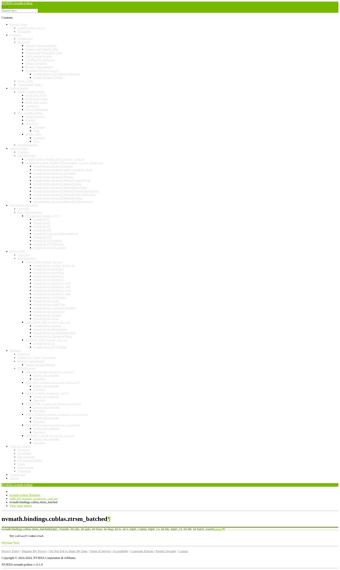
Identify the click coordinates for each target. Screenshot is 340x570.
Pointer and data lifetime (40, 364)
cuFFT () (47, 393)
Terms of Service (100, 551)
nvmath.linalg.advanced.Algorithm (54, 173)
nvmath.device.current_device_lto (54, 265)
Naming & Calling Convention (36, 357)
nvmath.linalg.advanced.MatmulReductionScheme (64, 194)
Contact (183, 551)
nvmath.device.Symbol (47, 315)
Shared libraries (34, 116)
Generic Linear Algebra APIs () (55, 159)
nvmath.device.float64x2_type (52, 293)
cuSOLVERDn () (56, 414)
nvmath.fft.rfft (41, 226)
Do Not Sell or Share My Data (68, 551)
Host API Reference (29, 212)
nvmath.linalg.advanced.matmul (53, 166)
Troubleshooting (27, 145)
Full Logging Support (38, 56)
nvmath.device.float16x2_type (52, 283)
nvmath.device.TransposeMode (52, 336)
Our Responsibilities (29, 460)
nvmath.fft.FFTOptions (47, 240)
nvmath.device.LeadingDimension (54, 332)
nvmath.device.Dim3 (46, 318)
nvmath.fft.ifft (41, 223)
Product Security (166, 551)
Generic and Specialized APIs (43, 52)
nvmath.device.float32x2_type (52, 290)
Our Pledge (24, 453)
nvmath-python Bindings (24, 495)
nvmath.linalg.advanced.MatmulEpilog (57, 184)
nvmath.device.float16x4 (48, 272)
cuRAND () (50, 435)
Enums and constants (46, 375)
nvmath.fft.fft (41, 219)
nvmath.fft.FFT (42, 237)
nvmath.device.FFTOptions (50, 347)
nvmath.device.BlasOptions (50, 329)
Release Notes (18, 24)
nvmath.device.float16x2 (48, 269)
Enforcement (25, 467)
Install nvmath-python (30, 91)
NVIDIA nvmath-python (17, 3)
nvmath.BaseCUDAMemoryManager (56, 74)
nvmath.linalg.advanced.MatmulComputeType (62, 180)
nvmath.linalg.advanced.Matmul (53, 176)
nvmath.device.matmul (47, 325)
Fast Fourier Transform (23, 205)
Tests (36, 130)
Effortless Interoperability (41, 45)
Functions (39, 379)
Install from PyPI (35, 95)
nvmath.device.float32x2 (48, 276)
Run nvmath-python (29, 113)
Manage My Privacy (34, 551)
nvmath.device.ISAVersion (49, 297)
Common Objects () (42, 70)
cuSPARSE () (52, 425)
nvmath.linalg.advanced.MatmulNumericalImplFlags (65, 191)
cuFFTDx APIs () (46, 340)
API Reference (26, 155)
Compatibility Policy (30, 84)
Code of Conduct (20, 446)
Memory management (30, 361)
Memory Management (39, 67)
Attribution (24, 471)
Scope (21, 464)
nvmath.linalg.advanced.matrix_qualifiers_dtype (63, 169)
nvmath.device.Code (46, 301)
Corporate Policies (142, 551)
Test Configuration (36, 109)
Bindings (15, 350)
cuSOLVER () (53, 403)
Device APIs (25, 81)
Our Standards (26, 457)
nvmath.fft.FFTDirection (48, 244)
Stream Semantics (36, 63)
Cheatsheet (32, 106)
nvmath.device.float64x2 (48, 279)
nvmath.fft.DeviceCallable (49, 247)
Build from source (36, 102)
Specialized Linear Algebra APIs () (64, 162)
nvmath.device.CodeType (49, 304)
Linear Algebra (18, 148)
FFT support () (42, 215)
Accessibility (120, 551)
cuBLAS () (49, 371)
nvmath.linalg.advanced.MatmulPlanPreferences (63, 201)
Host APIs (23, 42)
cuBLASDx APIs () (47, 322)
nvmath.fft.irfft (42, 230)
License (14, 478)
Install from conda (36, 98)
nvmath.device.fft (44, 343)
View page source (20, 505)
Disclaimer (24, 31)
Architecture (25, 38)
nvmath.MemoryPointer (48, 77)
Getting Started (18, 88)
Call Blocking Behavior (40, 59)
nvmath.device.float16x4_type (52, 286)
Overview (15, 35)
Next (16, 542)
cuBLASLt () (52, 382)
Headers (30, 120)
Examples (39, 127)
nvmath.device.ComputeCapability (54, 308)
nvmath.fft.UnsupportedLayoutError (55, 233)
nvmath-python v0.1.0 (31, 28)
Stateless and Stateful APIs (41, 49)
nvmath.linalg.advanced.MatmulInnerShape (60, 187)
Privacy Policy (11, 551)
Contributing (17, 474)
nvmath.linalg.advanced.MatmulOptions (58, 198)
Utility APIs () (44, 262)
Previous (7, 542)
